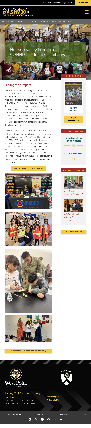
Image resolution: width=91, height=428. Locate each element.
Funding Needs (22, 22)
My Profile (57, 3)
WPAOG (34, 22)
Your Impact (53, 396)
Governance (64, 414)
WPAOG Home (46, 3)
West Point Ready (7, 22)
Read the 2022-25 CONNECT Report (28, 168)
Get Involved (82, 3)
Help (84, 414)
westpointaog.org (15, 414)
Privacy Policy (40, 414)
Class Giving (53, 399)
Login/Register (67, 3)
